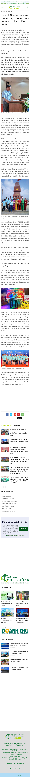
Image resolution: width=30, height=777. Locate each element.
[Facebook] (10, 768)
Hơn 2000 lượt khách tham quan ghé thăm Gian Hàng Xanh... (6, 620)
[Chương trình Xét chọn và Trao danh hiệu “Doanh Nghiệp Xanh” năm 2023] (22, 612)
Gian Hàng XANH (6, 508)
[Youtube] (19, 768)
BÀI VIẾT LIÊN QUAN (6, 425)
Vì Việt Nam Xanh (6, 496)
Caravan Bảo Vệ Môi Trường (9, 501)
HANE (2, 11)
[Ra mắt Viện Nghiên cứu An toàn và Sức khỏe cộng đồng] (5, 442)
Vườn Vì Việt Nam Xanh (8, 498)
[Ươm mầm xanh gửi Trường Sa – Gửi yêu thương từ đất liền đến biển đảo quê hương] (5, 662)
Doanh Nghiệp (8, 11)
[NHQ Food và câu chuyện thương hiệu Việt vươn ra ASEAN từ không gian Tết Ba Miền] (5, 450)
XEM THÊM (17, 425)
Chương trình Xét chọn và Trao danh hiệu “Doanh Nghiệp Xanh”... (22, 620)
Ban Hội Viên (6, 27)
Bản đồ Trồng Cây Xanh (8, 511)
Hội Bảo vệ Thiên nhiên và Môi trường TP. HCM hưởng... (22, 603)
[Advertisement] (15, 398)
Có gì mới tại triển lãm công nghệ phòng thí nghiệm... (7, 603)
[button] (27, 7)
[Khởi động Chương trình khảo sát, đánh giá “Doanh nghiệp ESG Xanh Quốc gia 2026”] (5, 646)
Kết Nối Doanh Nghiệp (8, 506)
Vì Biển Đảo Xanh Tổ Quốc (9, 503)
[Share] (15, 768)
